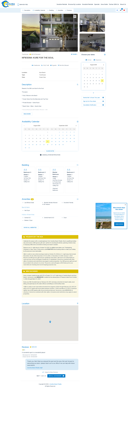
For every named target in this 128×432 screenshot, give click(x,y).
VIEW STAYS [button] (119, 224)
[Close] (125, 204)
